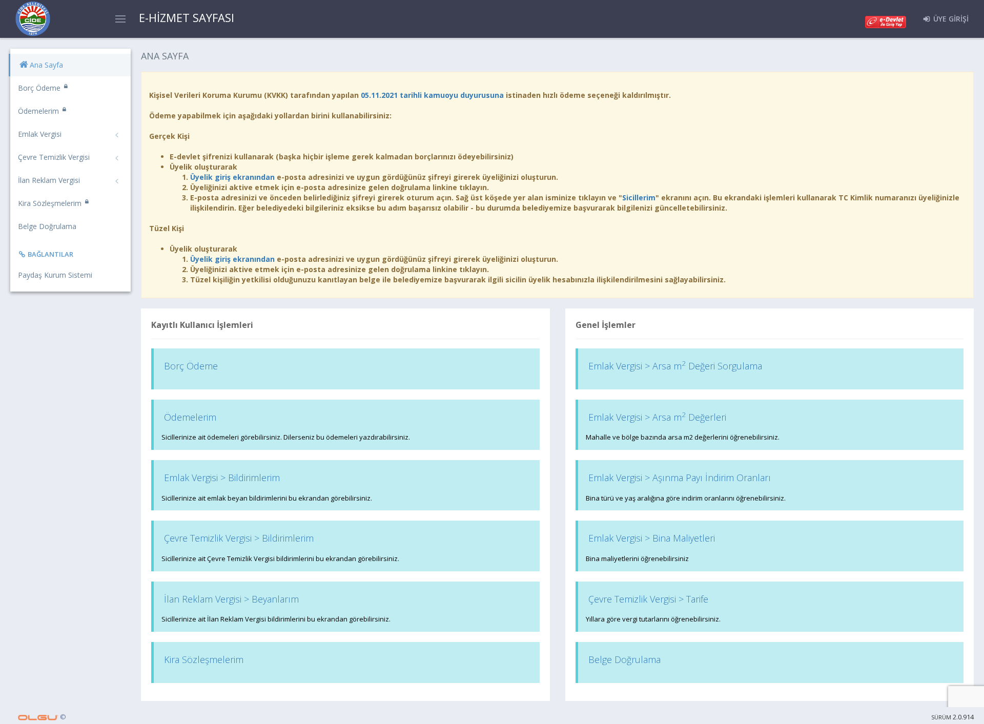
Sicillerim (638, 197)
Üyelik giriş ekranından (232, 177)
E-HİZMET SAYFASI (186, 17)
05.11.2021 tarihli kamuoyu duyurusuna (432, 95)
